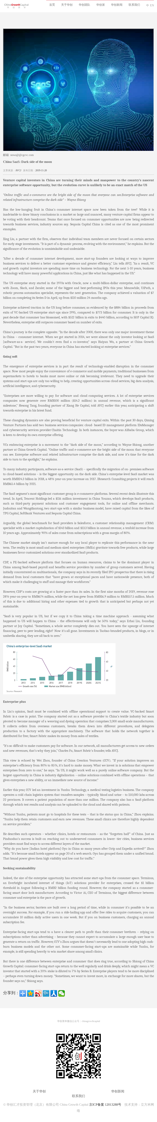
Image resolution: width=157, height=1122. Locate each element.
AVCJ (18, 170)
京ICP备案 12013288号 (105, 1104)
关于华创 (67, 4)
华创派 (100, 4)
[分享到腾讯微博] (46, 993)
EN (152, 5)
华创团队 (84, 4)
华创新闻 (116, 4)
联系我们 (134, 4)
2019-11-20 (41, 170)
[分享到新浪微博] (38, 993)
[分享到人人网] (53, 993)
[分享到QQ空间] (30, 993)
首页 (52, 4)
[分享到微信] (61, 993)
